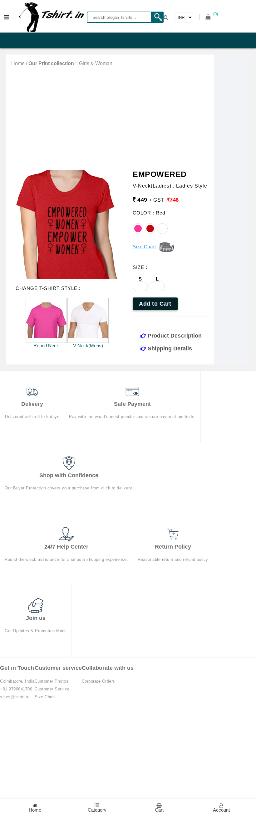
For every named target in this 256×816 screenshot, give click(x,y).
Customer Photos (52, 681)
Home (18, 63)
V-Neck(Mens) (88, 345)
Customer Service (52, 689)
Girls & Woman (95, 63)
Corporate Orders (98, 681)
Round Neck (46, 345)
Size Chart (45, 697)
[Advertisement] (110, 113)
